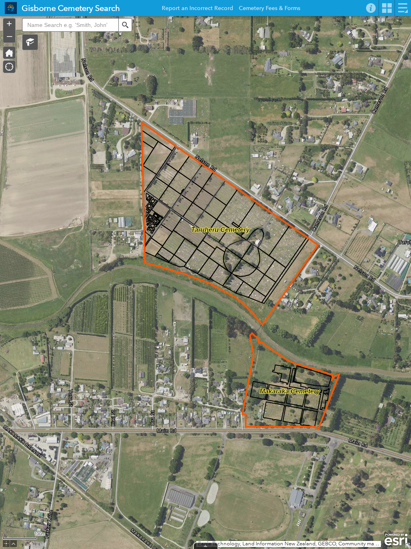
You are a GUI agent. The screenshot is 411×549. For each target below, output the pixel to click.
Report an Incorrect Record (197, 9)
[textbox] (70, 25)
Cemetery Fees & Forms (269, 9)
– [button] (9, 36)
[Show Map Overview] (408, 546)
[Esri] (396, 540)
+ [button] (9, 23)
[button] (30, 42)
